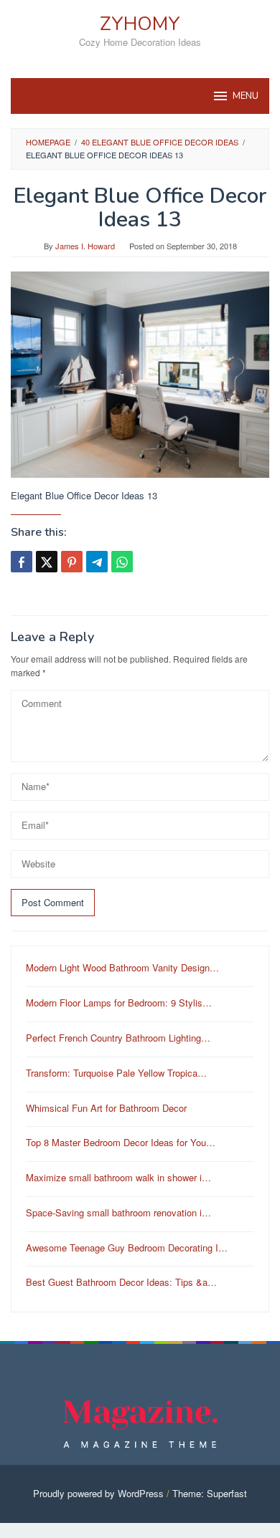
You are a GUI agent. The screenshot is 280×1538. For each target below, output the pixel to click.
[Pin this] (72, 561)
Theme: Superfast (209, 1493)
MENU (245, 96)
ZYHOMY (140, 24)
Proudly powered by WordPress (98, 1493)
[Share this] (21, 561)
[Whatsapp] (122, 561)
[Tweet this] (46, 561)
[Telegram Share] (97, 561)
